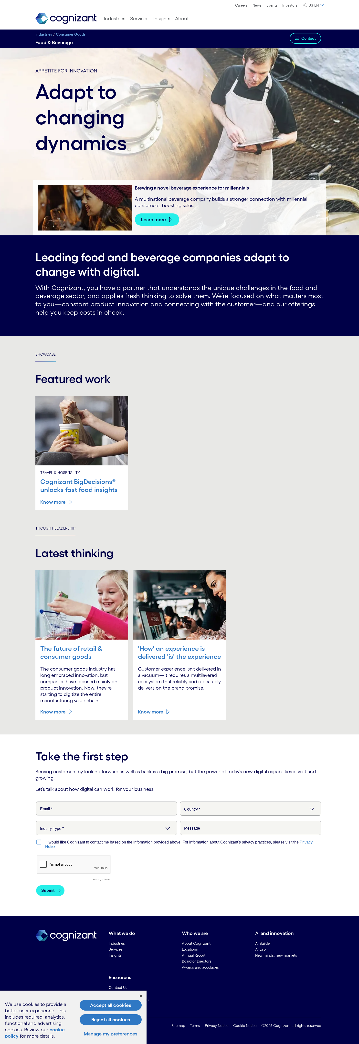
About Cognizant (196, 943)
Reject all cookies (110, 1019)
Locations (190, 949)
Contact (308, 38)
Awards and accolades (200, 967)
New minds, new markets (276, 955)
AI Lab (260, 949)
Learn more (153, 219)
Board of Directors (196, 961)
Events (271, 5)
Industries (114, 18)
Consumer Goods (70, 34)
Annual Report (193, 955)
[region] (73, 1017)
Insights (161, 18)
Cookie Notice (244, 1026)
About (182, 18)
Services (139, 18)
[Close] (140, 995)
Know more (52, 502)
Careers (241, 5)
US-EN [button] (313, 5)
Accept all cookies (110, 1005)
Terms (195, 1026)
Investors (289, 5)
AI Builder (263, 943)
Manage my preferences (110, 1033)
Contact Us (118, 987)
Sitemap (178, 1026)
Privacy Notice (216, 1026)
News (257, 5)
